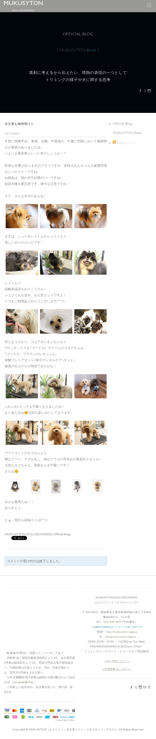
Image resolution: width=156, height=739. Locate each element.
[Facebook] (140, 91)
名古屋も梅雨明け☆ (19, 124)
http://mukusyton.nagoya (121, 631)
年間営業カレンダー (116, 669)
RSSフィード (126, 143)
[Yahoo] (149, 687)
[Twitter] (144, 91)
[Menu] (149, 6)
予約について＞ (120, 661)
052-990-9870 (113, 621)
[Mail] (144, 687)
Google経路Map (23, 682)
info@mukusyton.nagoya (120, 636)
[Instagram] (149, 91)
